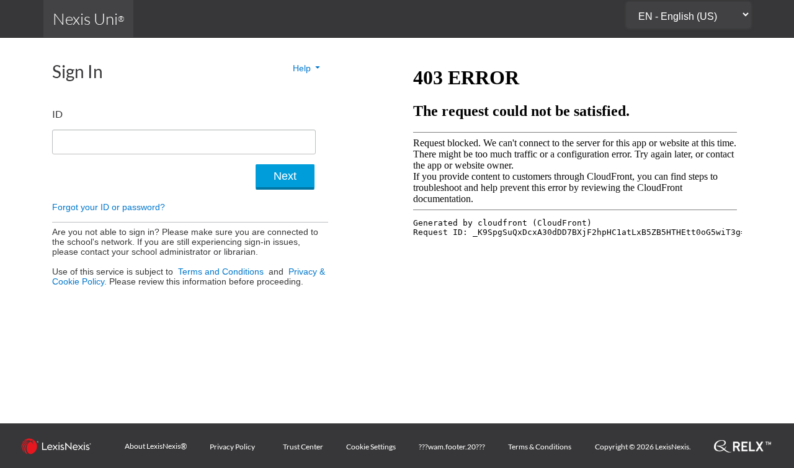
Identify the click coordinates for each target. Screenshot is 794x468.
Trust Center (303, 446)
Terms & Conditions (539, 446)
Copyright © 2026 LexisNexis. (643, 446)
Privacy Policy (232, 446)
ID (57, 114)
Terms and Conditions (222, 271)
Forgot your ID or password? (108, 207)
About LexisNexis (156, 446)
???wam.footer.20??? (452, 446)
